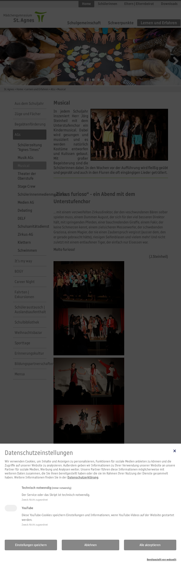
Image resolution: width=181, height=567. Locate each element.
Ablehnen (90, 545)
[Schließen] (174, 451)
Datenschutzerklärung (82, 477)
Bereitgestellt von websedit (161, 559)
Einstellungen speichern (31, 545)
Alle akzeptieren (150, 545)
